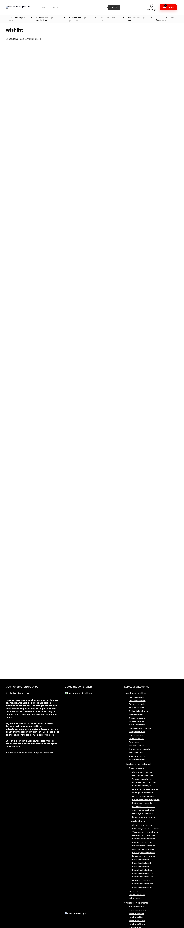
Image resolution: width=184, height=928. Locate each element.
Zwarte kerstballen (137, 759)
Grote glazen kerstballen (142, 793)
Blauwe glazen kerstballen (143, 806)
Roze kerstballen (136, 742)
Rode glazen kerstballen (142, 803)
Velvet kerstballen (136, 898)
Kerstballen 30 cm (137, 924)
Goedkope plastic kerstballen (145, 832)
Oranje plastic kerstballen (143, 849)
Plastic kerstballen (137, 821)
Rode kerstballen (136, 738)
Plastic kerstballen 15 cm (143, 877)
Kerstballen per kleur (16, 19)
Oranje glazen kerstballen (143, 810)
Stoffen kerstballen (137, 891)
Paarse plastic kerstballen (143, 856)
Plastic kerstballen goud (142, 866)
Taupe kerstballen (137, 745)
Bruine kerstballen (136, 707)
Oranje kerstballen (137, 731)
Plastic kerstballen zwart (142, 884)
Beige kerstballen (136, 697)
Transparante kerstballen (140, 749)
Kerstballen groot (136, 913)
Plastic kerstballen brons (142, 870)
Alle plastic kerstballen (142, 825)
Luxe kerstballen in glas (142, 786)
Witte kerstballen (136, 752)
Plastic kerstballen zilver (142, 887)
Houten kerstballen (137, 894)
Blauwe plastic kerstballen (143, 846)
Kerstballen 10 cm (136, 917)
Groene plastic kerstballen (143, 852)
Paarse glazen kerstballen (143, 817)
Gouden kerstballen (137, 718)
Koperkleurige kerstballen (140, 728)
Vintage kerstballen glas (143, 779)
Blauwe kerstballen (137, 700)
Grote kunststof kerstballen (143, 835)
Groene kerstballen (137, 725)
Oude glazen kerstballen (142, 775)
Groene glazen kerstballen (143, 813)
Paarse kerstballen (137, 735)
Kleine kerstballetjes (137, 910)
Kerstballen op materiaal (44, 19)
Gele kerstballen (136, 714)
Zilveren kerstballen (137, 756)
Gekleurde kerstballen (138, 711)
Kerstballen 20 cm (137, 920)
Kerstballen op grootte (77, 19)
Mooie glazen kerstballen (143, 796)
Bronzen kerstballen (137, 704)
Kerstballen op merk (108, 19)
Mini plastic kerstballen (142, 880)
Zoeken (113, 7)
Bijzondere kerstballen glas (144, 782)
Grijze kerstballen (136, 721)
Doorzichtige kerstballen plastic (146, 828)
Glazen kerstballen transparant (145, 799)
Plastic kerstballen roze (142, 859)
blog (173, 17)
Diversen (161, 20)
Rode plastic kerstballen (142, 842)
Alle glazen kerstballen (142, 772)
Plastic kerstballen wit (141, 863)
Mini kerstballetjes (136, 907)
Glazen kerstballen (137, 768)
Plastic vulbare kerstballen (143, 839)
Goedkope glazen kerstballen (145, 789)
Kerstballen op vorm (136, 19)
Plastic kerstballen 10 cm (143, 873)
